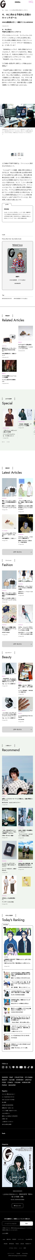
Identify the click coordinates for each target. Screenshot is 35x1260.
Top (2, 10)
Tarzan (17, 1243)
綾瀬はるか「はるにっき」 (8, 1107)
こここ (20, 1248)
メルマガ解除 (5, 1233)
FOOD (4, 1082)
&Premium (11, 1243)
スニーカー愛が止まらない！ (8, 1094)
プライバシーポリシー (19, 1228)
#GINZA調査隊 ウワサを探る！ (21, 298)
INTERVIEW (19, 1080)
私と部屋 (4, 1102)
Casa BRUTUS (29, 1239)
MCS (25, 1248)
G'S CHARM (28, 1077)
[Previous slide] (15, 158)
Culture (6, 10)
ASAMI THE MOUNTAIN (7, 1105)
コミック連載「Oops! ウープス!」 (10, 1110)
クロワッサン (21, 1239)
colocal (22, 1243)
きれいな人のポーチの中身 (8, 1099)
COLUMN (17, 1082)
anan (4, 1239)
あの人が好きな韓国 (6, 1124)
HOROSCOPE (26, 1082)
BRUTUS (9, 1239)
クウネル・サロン (13, 1248)
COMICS (10, 1082)
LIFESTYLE (28, 1080)
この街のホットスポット (7, 1121)
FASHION (5, 1077)
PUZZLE (4, 1085)
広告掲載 (18, 1253)
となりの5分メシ (6, 1113)
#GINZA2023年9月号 (7, 298)
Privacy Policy (25, 1253)
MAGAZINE (12, 1085)
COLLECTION (19, 1077)
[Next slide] (19, 158)
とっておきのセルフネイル (8, 1097)
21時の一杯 (4, 1118)
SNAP (11, 1077)
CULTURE (12, 1080)
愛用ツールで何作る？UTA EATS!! (9, 1116)
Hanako (5, 1243)
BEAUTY (4, 1080)
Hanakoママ (28, 1243)
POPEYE (14, 1239)
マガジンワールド (10, 1253)
